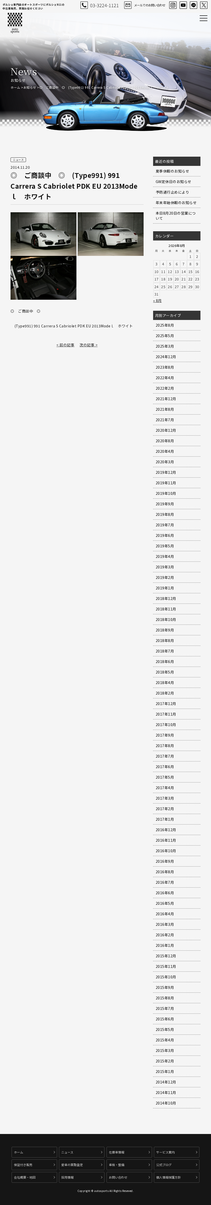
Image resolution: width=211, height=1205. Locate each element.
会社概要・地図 (25, 1177)
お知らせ (29, 87)
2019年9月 (165, 503)
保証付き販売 (23, 1164)
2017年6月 (165, 766)
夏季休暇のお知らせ (172, 171)
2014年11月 (166, 1092)
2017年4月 (165, 787)
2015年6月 (165, 1018)
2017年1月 (165, 819)
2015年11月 (166, 966)
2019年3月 (165, 566)
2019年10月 (166, 493)
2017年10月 (166, 724)
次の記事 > (89, 344)
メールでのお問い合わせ (149, 5)
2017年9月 (165, 735)
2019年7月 (165, 524)
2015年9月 (165, 987)
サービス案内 (165, 1152)
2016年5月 (165, 903)
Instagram (173, 5)
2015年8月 (165, 997)
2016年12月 (166, 829)
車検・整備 (116, 1164)
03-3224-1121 (104, 5)
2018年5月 (165, 672)
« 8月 (157, 300)
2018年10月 (166, 619)
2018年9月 (165, 629)
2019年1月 (165, 587)
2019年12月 (166, 472)
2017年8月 (165, 745)
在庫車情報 (116, 1152)
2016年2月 (165, 934)
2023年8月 (165, 367)
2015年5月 (165, 1029)
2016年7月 (165, 882)
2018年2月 (165, 693)
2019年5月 (165, 545)
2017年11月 (166, 714)
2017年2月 (165, 808)
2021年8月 (165, 409)
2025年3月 (165, 346)
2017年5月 (165, 777)
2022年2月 (165, 388)
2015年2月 (165, 1060)
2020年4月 (165, 451)
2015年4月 (165, 1039)
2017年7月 (165, 756)
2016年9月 (165, 861)
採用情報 (67, 1177)
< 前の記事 (65, 344)
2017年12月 (166, 703)
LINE (193, 5)
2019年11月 (166, 482)
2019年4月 (165, 556)
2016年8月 (165, 871)
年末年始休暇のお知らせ (176, 202)
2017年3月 (165, 798)
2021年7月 (165, 419)
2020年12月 (166, 430)
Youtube (183, 5)
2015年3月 (165, 1050)
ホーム (15, 87)
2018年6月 (165, 661)
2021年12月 (166, 398)
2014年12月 (166, 1081)
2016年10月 (166, 850)
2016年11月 (166, 840)
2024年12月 (166, 356)
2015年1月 (165, 1071)
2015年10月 (166, 976)
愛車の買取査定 (72, 1164)
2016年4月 (165, 913)
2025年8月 (165, 325)
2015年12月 (166, 955)
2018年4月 (165, 682)
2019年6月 (165, 535)
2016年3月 (165, 924)
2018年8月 (165, 640)
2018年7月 (165, 651)
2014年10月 (166, 1103)
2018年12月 (166, 598)
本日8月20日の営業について (176, 215)
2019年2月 (165, 577)
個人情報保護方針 (168, 1177)
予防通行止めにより (172, 192)
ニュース (67, 1152)
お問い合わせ (118, 1177)
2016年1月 (165, 945)
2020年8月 (165, 440)
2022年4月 (165, 377)
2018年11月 (166, 608)
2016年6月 (165, 892)
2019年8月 (165, 514)
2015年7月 (165, 1008)
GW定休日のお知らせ (173, 181)
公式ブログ (164, 1164)
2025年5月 (165, 335)
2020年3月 (165, 461)
